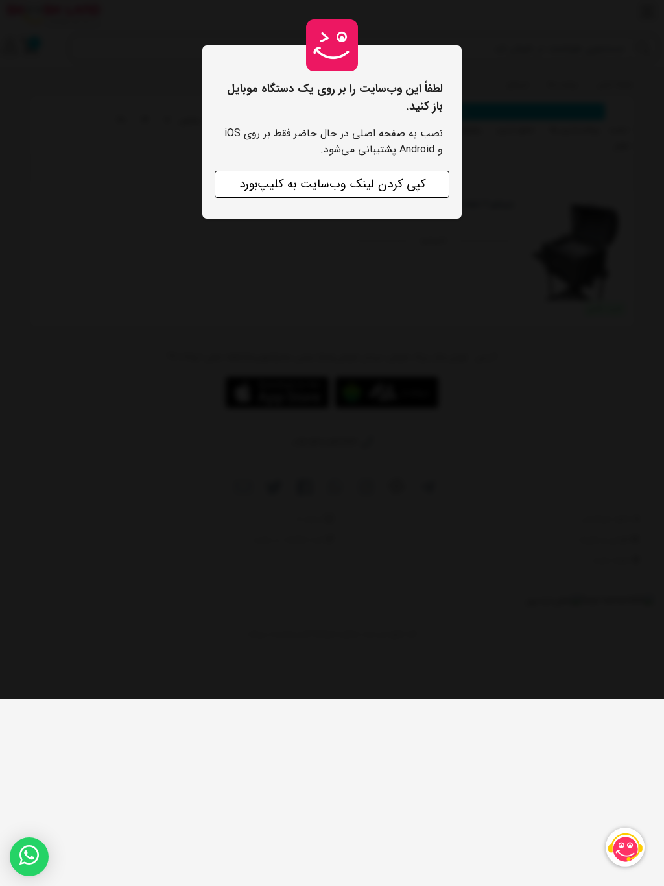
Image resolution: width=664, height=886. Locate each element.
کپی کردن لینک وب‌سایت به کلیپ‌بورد (332, 184)
